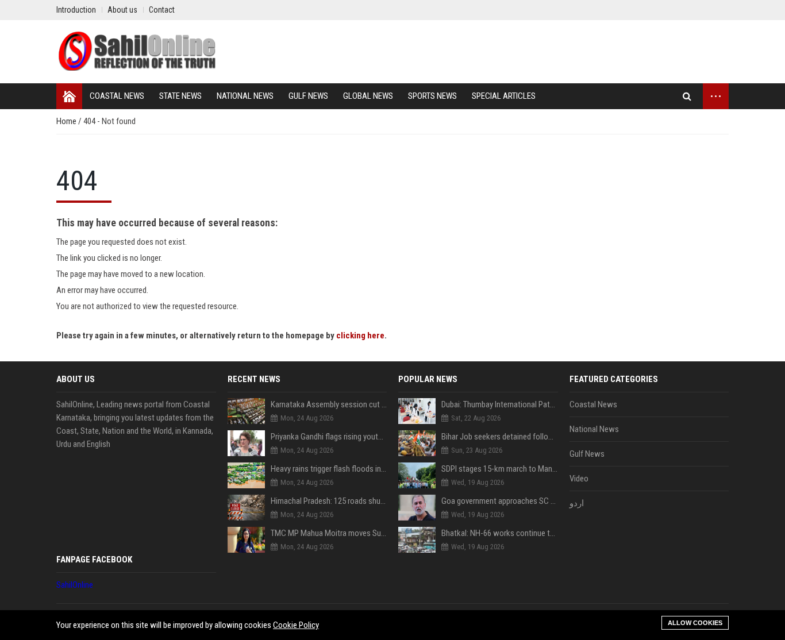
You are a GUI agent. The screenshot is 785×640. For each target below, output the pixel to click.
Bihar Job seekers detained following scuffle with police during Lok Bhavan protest (499, 436)
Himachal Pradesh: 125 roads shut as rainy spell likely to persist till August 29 (329, 501)
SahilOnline (74, 585)
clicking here (360, 335)
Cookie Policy (296, 625)
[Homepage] (69, 96)
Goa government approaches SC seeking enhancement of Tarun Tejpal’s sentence (499, 501)
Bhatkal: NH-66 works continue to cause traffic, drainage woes (499, 533)
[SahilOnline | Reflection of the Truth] (136, 52)
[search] (687, 96)
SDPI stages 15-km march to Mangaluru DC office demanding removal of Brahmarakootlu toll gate (499, 469)
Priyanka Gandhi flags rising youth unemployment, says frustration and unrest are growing (329, 436)
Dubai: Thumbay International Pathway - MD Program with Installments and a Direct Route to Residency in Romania (499, 404)
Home (67, 121)
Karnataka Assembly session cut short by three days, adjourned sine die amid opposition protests (329, 404)
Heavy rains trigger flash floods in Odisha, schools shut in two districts (329, 469)
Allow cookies (695, 622)
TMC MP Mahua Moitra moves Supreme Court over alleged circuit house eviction (329, 533)
